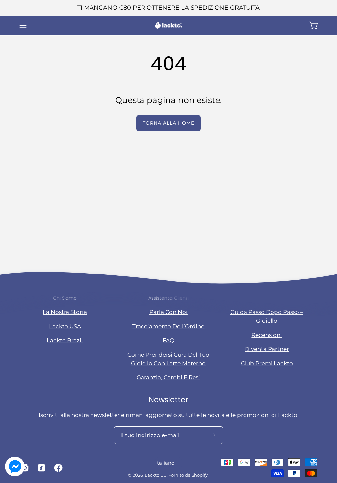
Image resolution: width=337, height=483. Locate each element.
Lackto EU (156, 475)
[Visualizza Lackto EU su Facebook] (57, 468)
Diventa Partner (267, 349)
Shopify (200, 475)
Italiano (164, 463)
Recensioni (266, 335)
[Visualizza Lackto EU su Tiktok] (41, 468)
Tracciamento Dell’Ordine (168, 326)
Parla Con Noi (168, 312)
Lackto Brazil (65, 340)
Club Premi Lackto (267, 363)
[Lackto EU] (168, 25)
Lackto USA (65, 326)
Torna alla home (168, 123)
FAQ (168, 340)
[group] (168, 8)
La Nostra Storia (65, 312)
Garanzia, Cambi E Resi (168, 377)
